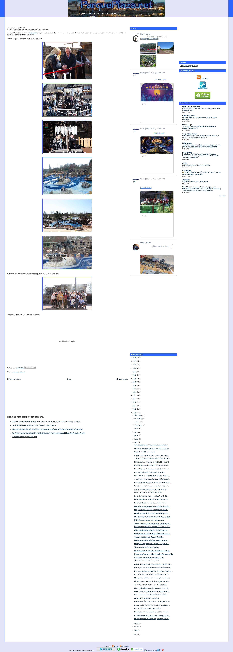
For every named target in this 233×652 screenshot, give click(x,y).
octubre (137, 422)
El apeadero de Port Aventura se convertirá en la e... (151, 499)
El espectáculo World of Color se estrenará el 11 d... (151, 510)
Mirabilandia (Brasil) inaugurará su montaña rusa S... (151, 465)
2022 (135, 372)
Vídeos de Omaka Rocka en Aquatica (146, 547)
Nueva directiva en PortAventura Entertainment (149, 503)
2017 (135, 389)
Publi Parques (187, 143)
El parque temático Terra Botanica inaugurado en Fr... (151, 581)
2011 (135, 409)
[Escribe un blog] (28, 367)
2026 (135, 358)
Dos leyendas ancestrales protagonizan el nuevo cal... (152, 533)
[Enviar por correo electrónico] (25, 367)
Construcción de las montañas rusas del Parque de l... (152, 479)
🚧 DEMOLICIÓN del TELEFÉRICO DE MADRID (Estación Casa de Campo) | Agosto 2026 (201, 173)
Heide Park (33, 33)
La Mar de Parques (188, 115)
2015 (135, 395)
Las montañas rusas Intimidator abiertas (147, 608)
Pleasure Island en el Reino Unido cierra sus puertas (151, 550)
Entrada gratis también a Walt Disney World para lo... (151, 513)
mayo (136, 439)
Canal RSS (204, 78)
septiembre (138, 425)
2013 (135, 402)
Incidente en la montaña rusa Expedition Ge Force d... (152, 455)
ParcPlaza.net (187, 152)
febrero (137, 627)
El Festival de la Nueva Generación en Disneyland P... (152, 591)
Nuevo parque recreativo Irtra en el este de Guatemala (152, 568)
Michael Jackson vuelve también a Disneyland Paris (151, 574)
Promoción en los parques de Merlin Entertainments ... (152, 506)
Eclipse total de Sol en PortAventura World (196, 165)
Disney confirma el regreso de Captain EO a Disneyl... (152, 462)
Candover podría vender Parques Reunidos (148, 537)
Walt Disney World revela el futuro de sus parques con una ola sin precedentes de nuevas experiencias (46, 421)
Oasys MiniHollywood (189, 134)
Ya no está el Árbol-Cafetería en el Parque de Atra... (151, 585)
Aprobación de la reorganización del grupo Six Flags (151, 448)
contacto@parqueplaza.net (189, 66)
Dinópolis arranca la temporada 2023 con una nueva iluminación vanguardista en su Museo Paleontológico (47, 429)
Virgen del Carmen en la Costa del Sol (195, 181)
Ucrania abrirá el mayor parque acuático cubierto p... (151, 486)
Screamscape (187, 125)
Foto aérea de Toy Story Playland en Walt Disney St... (151, 476)
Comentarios (125, 646)
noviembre (138, 418)
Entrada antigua (122, 379)
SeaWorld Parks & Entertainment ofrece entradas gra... (152, 523)
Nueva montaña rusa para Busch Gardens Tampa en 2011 (153, 554)
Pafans (184, 163)
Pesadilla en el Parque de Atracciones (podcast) (198, 187)
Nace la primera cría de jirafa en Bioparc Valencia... (151, 530)
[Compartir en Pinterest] (35, 367)
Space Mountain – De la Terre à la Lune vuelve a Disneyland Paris (34, 425)
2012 (135, 405)
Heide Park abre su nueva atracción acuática (27, 30)
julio (136, 432)
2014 (135, 399)
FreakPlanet (186, 170)
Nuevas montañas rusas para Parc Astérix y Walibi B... (152, 602)
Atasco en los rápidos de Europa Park (146, 561)
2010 (135, 412)
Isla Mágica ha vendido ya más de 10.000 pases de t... (152, 527)
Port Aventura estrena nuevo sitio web (24, 437)
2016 (135, 392)
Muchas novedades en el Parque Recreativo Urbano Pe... (153, 571)
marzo (136, 623)
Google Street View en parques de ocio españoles (150, 445)
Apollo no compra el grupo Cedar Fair (146, 598)
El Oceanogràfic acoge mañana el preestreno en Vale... (152, 516)
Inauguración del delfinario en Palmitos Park (149, 557)
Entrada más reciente (14, 379)
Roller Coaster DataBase (191, 106)
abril (136, 442)
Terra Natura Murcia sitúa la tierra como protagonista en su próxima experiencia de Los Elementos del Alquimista (201, 146)
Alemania (15, 372)
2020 (135, 378)
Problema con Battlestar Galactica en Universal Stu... (151, 540)
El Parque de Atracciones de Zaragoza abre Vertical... (151, 619)
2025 (135, 361)
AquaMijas (186, 180)
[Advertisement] (116, 20)
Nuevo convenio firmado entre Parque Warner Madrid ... (152, 564)
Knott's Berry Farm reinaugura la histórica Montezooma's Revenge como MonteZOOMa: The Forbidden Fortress (48, 433)
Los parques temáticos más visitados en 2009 (149, 472)
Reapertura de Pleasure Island (144, 452)
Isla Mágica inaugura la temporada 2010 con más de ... (152, 612)
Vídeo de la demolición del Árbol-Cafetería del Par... (151, 595)
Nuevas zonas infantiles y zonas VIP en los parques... (152, 605)
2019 (135, 382)
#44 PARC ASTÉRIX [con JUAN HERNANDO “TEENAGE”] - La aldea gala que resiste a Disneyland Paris (201, 189)
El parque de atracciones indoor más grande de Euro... (152, 578)
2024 (135, 365)
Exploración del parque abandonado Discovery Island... (152, 482)
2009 (135, 635)
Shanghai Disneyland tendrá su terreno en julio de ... (151, 544)
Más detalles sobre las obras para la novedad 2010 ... (152, 615)
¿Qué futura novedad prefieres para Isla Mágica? (150, 489)
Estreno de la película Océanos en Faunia (148, 493)
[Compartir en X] (30, 367)
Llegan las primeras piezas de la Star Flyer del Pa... (151, 496)
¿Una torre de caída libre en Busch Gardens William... (152, 459)
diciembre (137, 415)
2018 (135, 385)
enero (136, 630)
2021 (135, 375)
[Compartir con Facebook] (32, 367)
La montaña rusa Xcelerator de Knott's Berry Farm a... (151, 469)
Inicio (69, 379)
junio (136, 435)
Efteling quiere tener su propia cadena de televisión (151, 588)
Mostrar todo (222, 196)
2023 (135, 368)
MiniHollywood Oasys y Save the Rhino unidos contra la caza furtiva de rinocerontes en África (200, 136)
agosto (136, 429)
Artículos (116, 646)
